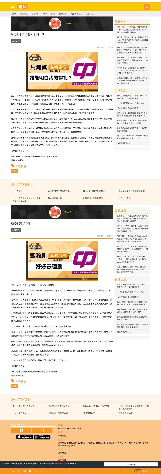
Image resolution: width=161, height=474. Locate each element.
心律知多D (90, 14)
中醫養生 (91, 442)
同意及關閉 (131, 464)
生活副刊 (16, 41)
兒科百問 (128, 442)
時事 (45, 14)
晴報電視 (24, 14)
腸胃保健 (119, 442)
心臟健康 (110, 442)
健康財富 (63, 14)
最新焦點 (62, 428)
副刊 (53, 14)
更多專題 (71, 445)
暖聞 (79, 428)
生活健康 (82, 442)
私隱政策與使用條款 (60, 463)
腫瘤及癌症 (100, 442)
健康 (14, 14)
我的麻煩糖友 (76, 14)
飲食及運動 (72, 442)
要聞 (69, 428)
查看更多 (68, 23)
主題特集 (35, 14)
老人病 (145, 442)
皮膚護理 (62, 445)
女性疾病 (137, 442)
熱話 (74, 428)
